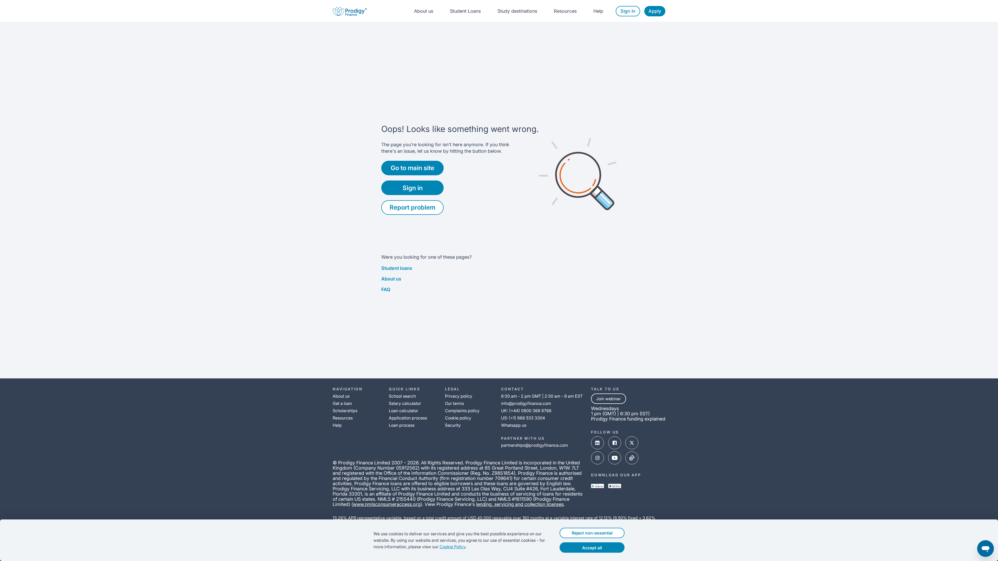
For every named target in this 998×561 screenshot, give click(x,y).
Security (453, 425)
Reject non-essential (592, 533)
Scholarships (345, 410)
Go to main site (412, 168)
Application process (408, 417)
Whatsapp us (513, 425)
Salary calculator (405, 403)
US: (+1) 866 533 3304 (523, 417)
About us (423, 11)
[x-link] (631, 442)
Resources (565, 11)
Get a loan (342, 403)
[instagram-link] (597, 457)
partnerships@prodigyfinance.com (534, 445)
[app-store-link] (614, 485)
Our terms (454, 403)
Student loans (396, 268)
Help (598, 11)
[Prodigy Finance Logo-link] (350, 11)
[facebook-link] (614, 442)
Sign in (627, 11)
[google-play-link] (597, 485)
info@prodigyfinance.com (526, 403)
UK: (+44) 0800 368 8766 (526, 410)
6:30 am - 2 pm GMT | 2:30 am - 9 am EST (542, 396)
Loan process (402, 425)
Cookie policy (458, 417)
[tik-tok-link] (631, 457)
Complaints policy (462, 410)
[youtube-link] (614, 457)
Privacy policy (458, 396)
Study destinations (517, 11)
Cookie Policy (452, 546)
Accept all (592, 547)
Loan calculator (403, 410)
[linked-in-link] (597, 442)
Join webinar (608, 398)
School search (402, 396)
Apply (654, 11)
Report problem (412, 207)
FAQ (385, 289)
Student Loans (465, 11)
